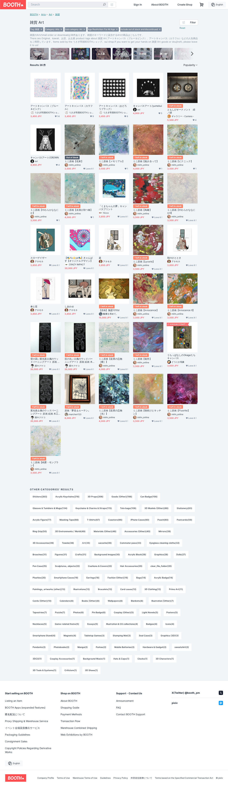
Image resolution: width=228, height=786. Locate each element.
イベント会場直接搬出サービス (22, 727)
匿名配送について (15, 714)
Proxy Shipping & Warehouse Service (26, 721)
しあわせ (69, 306)
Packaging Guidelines (17, 734)
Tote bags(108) (128, 508)
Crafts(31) (80, 554)
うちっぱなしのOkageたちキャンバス (181, 357)
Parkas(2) (101, 647)
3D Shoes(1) (91, 670)
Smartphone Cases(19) (66, 577)
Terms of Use (63, 778)
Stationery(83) (184, 508)
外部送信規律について (141, 778)
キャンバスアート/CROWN (44, 157)
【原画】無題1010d (109, 310)
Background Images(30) (107, 554)
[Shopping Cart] (201, 4)
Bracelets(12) (105, 589)
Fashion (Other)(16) (118, 577)
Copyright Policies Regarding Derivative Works (28, 750)
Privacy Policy (120, 778)
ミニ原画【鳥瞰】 (142, 209)
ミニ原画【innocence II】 (181, 310)
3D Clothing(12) (152, 589)
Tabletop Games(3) (94, 635)
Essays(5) (92, 624)
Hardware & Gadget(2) (154, 647)
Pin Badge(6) (99, 612)
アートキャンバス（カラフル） (79, 107)
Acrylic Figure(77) (42, 519)
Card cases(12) (128, 589)
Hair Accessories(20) (131, 566)
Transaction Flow (70, 721)
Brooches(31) (40, 554)
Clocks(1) (142, 658)
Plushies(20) (39, 577)
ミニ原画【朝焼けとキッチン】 (147, 412)
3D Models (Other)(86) (156, 508)
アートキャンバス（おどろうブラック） (113, 107)
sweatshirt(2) (182, 647)
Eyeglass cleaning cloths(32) (164, 543)
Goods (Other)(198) (122, 496)
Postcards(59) (184, 519)
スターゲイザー (38, 257)
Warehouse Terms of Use (85, 778)
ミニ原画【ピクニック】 (180, 161)
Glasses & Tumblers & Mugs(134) (50, 508)
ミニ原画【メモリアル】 (112, 161)
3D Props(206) (95, 496)
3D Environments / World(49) (70, 531)
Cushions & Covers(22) (100, 566)
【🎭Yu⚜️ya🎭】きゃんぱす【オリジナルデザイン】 (79, 259)
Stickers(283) (40, 496)
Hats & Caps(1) (121, 658)
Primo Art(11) (176, 589)
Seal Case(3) (145, 635)
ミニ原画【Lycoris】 (144, 261)
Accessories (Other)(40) (137, 531)
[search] (104, 4)
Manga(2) (82, 647)
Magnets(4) (70, 635)
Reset (182, 28)
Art (50, 14)
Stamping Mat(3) (122, 635)
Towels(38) (68, 543)
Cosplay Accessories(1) (62, 658)
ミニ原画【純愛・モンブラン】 (44, 464)
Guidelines (105, 778)
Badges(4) (151, 624)
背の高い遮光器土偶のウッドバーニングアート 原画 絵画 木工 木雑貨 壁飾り (45, 360)
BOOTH (34, 14)
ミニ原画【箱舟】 (142, 358)
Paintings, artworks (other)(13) (49, 589)
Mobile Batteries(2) (124, 647)
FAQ (118, 707)
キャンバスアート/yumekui (147, 105)
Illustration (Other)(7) (162, 600)
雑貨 (57, 14)
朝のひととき (174, 257)
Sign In (138, 4)
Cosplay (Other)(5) (124, 612)
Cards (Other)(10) (42, 600)
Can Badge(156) (148, 496)
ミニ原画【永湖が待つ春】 (79, 209)
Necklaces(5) (40, 624)
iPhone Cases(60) (140, 519)
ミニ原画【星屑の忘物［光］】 (110, 412)
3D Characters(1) (165, 658)
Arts (43, 14)
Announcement (125, 700)
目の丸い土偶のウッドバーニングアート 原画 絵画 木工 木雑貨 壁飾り (80, 360)
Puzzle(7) (60, 612)
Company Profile (45, 778)
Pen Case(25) (40, 566)
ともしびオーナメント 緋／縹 (181, 111)
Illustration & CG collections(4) (122, 624)
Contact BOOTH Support (130, 714)
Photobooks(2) (61, 647)
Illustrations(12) (81, 589)
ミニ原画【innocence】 (146, 310)
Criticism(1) (70, 670)
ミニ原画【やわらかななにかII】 (181, 211)
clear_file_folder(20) (161, 566)
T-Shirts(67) (93, 519)
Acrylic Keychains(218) (67, 496)
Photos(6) (78, 612)
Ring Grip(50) (40, 531)
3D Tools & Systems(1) (44, 670)
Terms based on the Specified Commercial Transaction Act (184, 778)
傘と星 (33, 306)
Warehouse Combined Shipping (79, 727)
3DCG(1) (37, 658)
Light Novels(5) (150, 612)
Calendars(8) (67, 600)
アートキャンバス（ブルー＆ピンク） (44, 107)
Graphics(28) (161, 554)
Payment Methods (71, 714)
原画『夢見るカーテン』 (77, 410)
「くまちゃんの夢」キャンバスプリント (113, 208)
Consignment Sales (16, 741)
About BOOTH (159, 4)
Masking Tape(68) (69, 519)
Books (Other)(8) (91, 600)
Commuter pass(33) (130, 543)
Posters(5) (172, 612)
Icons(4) (169, 624)
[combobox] (68, 4)
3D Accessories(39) (43, 543)
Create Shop (184, 4)
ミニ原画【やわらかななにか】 (44, 211)
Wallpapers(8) (115, 600)
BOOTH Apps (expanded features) (25, 707)
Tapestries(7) (40, 612)
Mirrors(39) (165, 531)
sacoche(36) (105, 543)
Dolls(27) (181, 554)
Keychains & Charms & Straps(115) (94, 508)
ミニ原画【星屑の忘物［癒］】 (110, 360)
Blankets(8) (137, 600)
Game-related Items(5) (67, 624)
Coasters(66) (115, 519)
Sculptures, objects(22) (67, 566)
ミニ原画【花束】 (74, 161)
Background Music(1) (94, 658)
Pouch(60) (163, 519)
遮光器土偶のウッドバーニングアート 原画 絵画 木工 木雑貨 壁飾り (44, 412)
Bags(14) (141, 577)
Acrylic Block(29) (137, 554)
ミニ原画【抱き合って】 (146, 161)
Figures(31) (61, 554)
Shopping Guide (70, 707)
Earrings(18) (92, 577)
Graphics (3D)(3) (170, 635)
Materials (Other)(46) (105, 531)
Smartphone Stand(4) (44, 635)
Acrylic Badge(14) (163, 577)
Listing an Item (13, 700)
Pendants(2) (39, 647)
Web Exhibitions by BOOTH (76, 734)
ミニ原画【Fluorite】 (178, 410)
